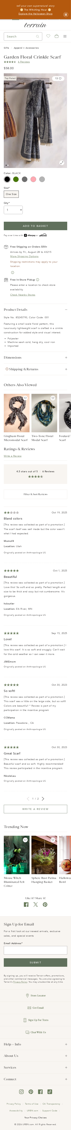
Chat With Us (38, 1032)
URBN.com (32, 1110)
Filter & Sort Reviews (35, 494)
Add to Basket (35, 226)
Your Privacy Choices (35, 1117)
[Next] (43, 799)
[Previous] (28, 799)
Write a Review (12, 456)
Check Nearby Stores (22, 294)
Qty (6, 203)
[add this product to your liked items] (25, 398)
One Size (11, 194)
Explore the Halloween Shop (36, 13)
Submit (35, 962)
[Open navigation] (65, 36)
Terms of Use (31, 1104)
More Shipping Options (24, 256)
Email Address (12, 943)
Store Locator (38, 995)
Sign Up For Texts (38, 1020)
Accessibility (16, 1110)
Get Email (38, 1007)
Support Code (49, 1110)
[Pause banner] (66, 15)
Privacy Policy (20, 982)
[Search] (37, 36)
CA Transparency (51, 1104)
